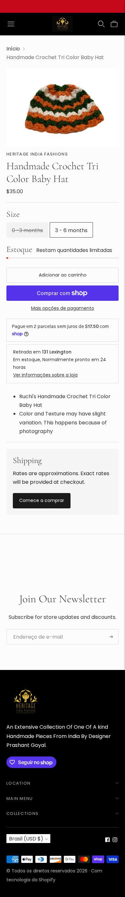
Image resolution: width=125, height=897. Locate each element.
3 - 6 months (71, 230)
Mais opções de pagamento (62, 308)
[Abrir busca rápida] (101, 24)
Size (13, 214)
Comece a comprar (41, 500)
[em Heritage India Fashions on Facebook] (107, 840)
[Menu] (10, 24)
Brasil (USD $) (26, 838)
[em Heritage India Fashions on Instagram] (115, 840)
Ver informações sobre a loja (45, 375)
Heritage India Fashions (37, 154)
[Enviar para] (111, 637)
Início (13, 48)
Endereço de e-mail (35, 629)
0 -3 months (27, 230)
